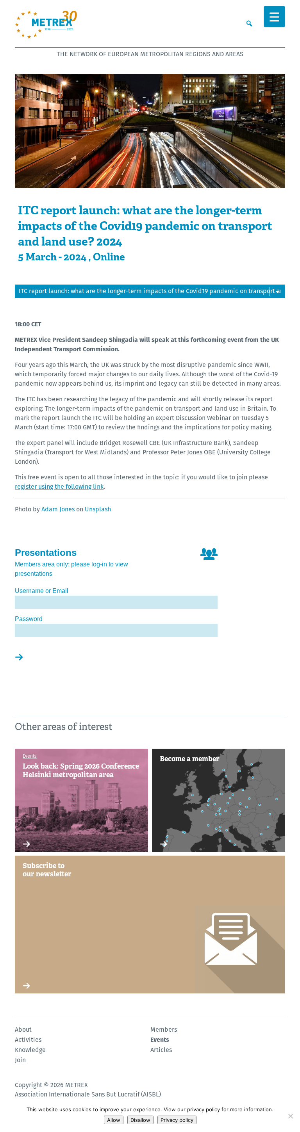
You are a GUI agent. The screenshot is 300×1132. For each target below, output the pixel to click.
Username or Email (41, 590)
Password (29, 619)
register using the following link (59, 486)
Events (159, 1039)
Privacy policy (177, 1120)
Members (163, 1029)
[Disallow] (290, 1116)
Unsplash (98, 509)
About (23, 1029)
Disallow (140, 1120)
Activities (28, 1039)
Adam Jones (58, 509)
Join (20, 1059)
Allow (113, 1120)
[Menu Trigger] (274, 16)
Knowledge (30, 1049)
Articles (161, 1049)
